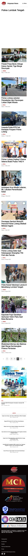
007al (4, 105)
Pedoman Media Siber (5, 546)
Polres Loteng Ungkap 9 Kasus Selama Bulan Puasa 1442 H (13, 160)
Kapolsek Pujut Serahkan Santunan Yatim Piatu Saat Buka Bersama (12, 317)
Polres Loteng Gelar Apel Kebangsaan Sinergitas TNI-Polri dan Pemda (12, 253)
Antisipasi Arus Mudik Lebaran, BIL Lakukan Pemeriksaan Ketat (13, 189)
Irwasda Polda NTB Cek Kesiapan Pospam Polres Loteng (11, 129)
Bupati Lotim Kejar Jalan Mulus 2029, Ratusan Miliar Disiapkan (14, 415)
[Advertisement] (14, 30)
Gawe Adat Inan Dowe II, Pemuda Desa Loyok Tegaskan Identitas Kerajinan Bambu (14, 432)
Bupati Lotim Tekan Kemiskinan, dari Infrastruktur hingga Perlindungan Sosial (14, 439)
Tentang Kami (4, 539)
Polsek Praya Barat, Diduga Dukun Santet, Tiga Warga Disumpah (12, 66)
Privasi (2, 549)
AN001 (4, 289)
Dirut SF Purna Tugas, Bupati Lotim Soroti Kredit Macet (14, 450)
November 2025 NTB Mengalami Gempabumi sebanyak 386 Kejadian (12, 403)
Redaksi (3, 544)
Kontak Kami (4, 541)
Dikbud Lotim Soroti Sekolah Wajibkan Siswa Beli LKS (14, 426)
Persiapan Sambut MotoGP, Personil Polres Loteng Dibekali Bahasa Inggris (13, 223)
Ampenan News (12, 3)
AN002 (4, 71)
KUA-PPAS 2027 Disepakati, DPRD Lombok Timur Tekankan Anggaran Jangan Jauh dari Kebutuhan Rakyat (14, 445)
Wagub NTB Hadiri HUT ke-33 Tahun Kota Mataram (14, 421)
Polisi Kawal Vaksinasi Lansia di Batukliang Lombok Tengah (14, 286)
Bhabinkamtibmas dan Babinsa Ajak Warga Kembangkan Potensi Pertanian (13, 346)
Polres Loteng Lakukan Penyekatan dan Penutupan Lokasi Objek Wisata (12, 100)
